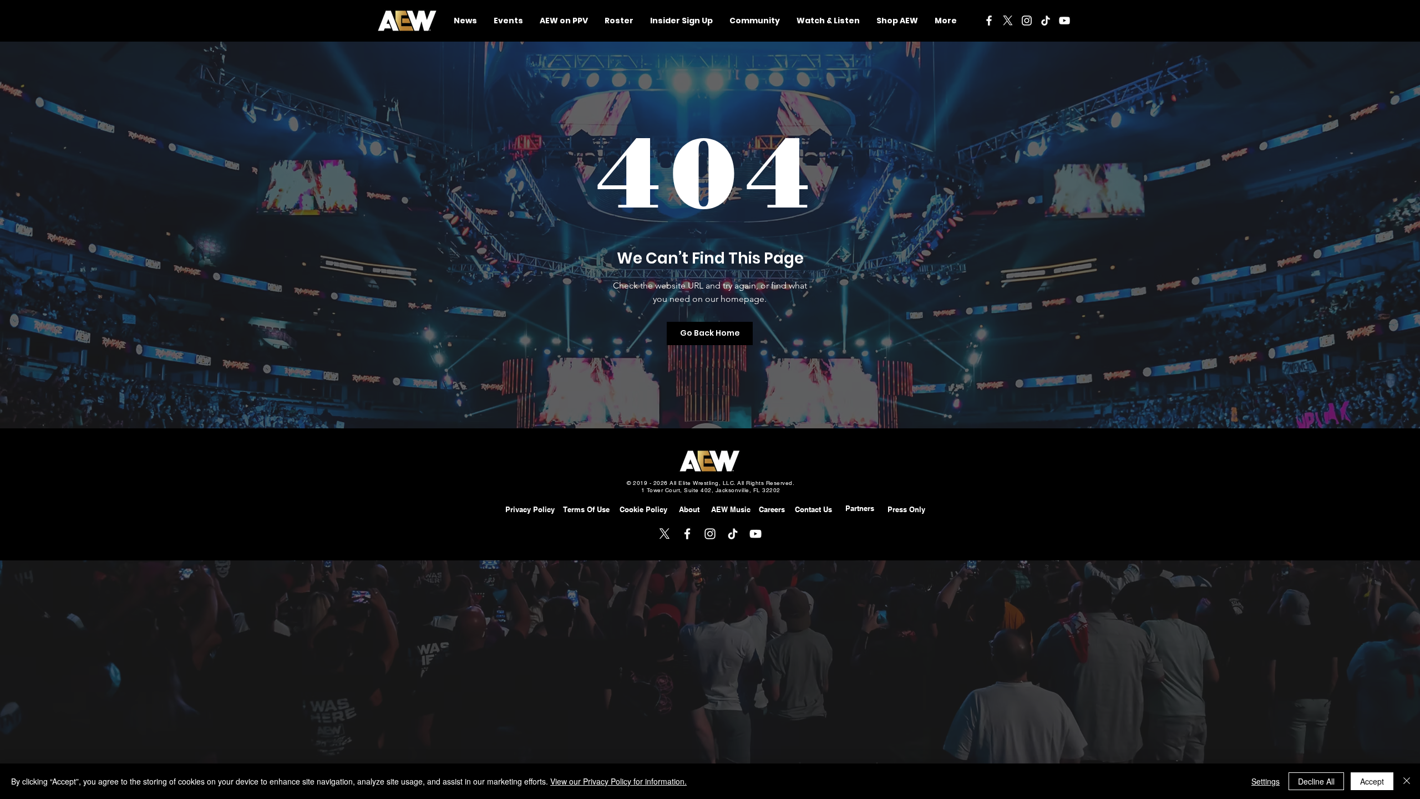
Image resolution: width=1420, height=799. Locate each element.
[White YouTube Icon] (1064, 20)
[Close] (1406, 781)
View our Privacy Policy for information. (618, 781)
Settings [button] (1265, 781)
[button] (754, 21)
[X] (1008, 20)
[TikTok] (1045, 20)
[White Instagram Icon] (1026, 20)
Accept (1372, 781)
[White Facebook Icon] (989, 20)
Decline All (1316, 781)
